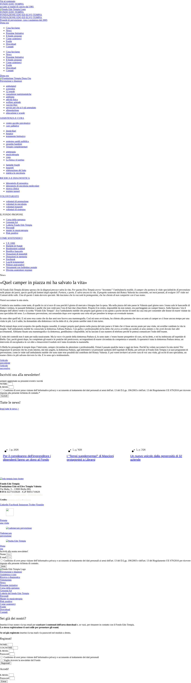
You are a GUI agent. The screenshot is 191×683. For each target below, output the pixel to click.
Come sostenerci (13, 38)
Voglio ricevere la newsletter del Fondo (22, 660)
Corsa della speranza (9, 588)
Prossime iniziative (9, 585)
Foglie (9, 41)
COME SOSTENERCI (11, 238)
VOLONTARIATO (9, 196)
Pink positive (6, 601)
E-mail (3, 557)
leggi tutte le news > (9, 409)
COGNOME (6, 647)
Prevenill (4, 596)
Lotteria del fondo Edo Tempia (14, 593)
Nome (3, 554)
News (8, 30)
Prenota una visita (4, 521)
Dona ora (2, 547)
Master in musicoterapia (11, 598)
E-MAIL (4, 387)
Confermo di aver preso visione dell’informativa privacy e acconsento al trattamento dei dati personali (51, 657)
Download (11, 44)
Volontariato (5, 580)
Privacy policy (6, 495)
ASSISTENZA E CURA (12, 118)
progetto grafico (14, 500)
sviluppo (27, 500)
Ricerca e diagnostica (10, 577)
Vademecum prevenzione (6, 534)
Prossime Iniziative (15, 33)
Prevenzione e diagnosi (11, 81)
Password (5, 654)
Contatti (9, 46)
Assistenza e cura (8, 574)
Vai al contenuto (7, 1)
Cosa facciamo (13, 28)
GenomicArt (6, 590)
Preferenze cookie (35, 495)
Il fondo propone (14, 36)
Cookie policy (20, 495)
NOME (4, 384)
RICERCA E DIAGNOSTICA (15, 178)
